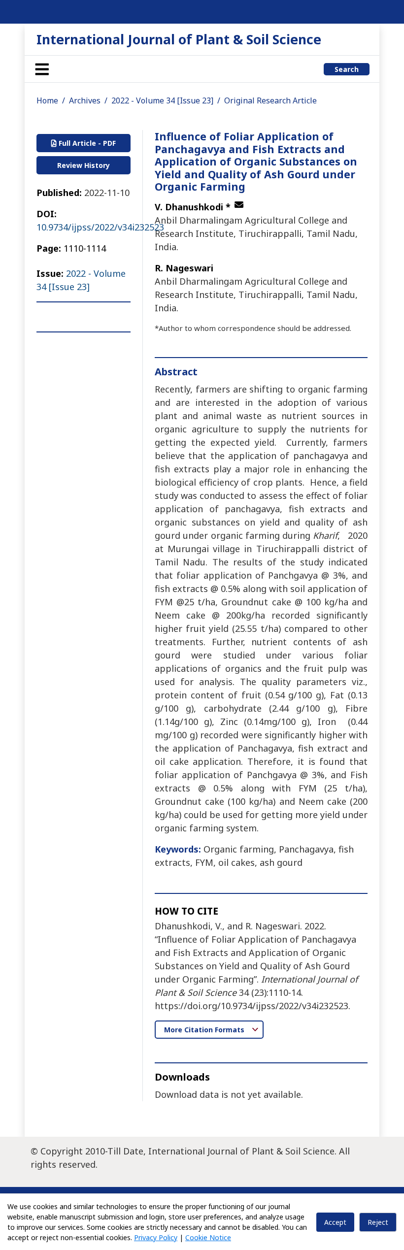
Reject (378, 1222)
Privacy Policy (155, 1237)
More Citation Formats (205, 1029)
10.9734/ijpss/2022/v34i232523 (100, 227)
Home (47, 100)
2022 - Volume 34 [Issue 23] (162, 100)
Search (347, 69)
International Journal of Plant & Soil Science (178, 39)
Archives (85, 100)
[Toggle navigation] (42, 69)
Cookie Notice (208, 1237)
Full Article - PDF (86, 143)
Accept (335, 1222)
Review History (83, 165)
